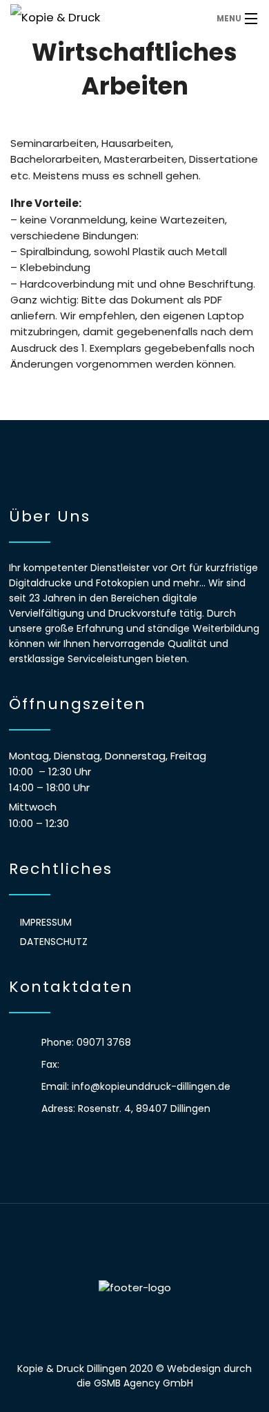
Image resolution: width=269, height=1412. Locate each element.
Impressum (46, 922)
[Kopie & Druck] (103, 17)
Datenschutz (54, 941)
